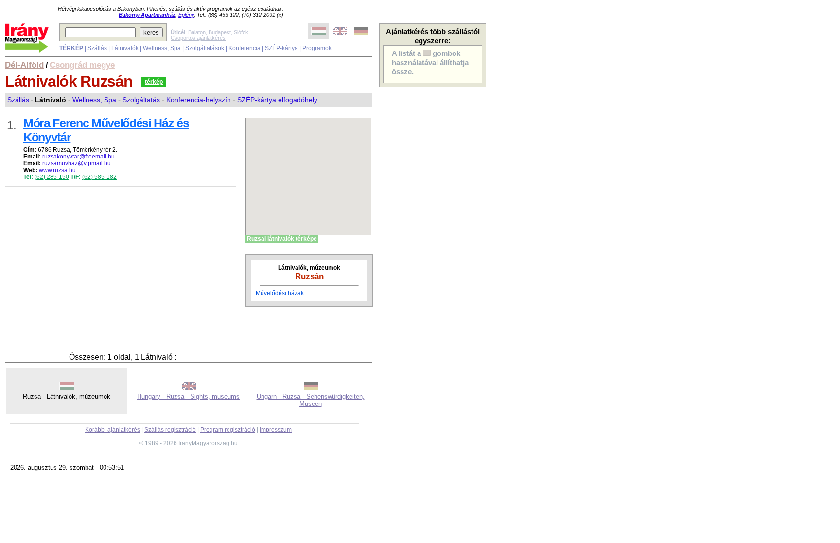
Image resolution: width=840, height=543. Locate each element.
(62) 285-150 (52, 177)
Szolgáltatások (204, 48)
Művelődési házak (280, 293)
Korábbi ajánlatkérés (112, 429)
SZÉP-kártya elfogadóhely (277, 100)
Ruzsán (309, 276)
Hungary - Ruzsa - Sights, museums (188, 396)
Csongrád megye (82, 65)
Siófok (241, 32)
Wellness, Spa (162, 48)
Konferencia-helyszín (198, 100)
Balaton (197, 32)
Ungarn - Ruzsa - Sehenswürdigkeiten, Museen (311, 400)
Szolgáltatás (141, 100)
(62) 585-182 (99, 177)
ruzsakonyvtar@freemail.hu (78, 156)
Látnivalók (125, 48)
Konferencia (244, 48)
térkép (154, 81)
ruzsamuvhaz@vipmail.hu (76, 163)
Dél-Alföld (24, 65)
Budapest (220, 32)
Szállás (97, 48)
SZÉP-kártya (281, 48)
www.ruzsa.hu (57, 170)
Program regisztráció (227, 429)
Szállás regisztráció (170, 429)
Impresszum (276, 429)
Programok (317, 48)
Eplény (186, 15)
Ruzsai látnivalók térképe (282, 238)
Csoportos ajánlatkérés (198, 38)
